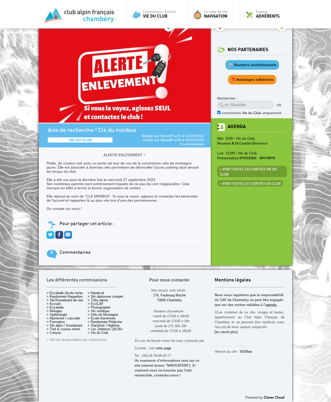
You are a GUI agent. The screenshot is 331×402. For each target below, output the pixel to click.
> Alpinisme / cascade (63, 318)
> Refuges (54, 311)
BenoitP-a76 (171, 136)
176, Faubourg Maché (169, 295)
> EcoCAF (95, 304)
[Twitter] (50, 237)
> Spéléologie (57, 315)
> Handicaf (96, 293)
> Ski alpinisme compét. (106, 296)
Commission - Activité (159, 14)
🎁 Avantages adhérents (252, 79)
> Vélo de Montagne (103, 315)
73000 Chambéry (169, 300)
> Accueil (54, 304)
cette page (163, 348)
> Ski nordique (98, 311)
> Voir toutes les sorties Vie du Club (248, 172)
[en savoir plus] (226, 332)
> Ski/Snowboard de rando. (67, 300)
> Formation (56, 322)
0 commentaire (192, 144)
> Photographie (99, 307)
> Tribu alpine (98, 300)
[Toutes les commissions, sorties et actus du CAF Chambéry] (81, 17)
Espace (268, 14)
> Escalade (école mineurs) (67, 293)
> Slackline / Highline (103, 325)
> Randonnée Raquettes (65, 296)
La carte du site (215, 14)
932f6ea (246, 351)
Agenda (237, 126)
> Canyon (54, 333)
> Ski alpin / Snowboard (64, 325)
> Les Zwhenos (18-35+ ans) (109, 329)
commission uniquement (251, 113)
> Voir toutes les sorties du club (250, 184)
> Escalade (55, 307)
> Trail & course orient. (64, 329)
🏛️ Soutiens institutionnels (252, 65)
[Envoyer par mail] (68, 237)
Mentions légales (233, 280)
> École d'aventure (102, 318)
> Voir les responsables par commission (77, 340)
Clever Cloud (274, 397)
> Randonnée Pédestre (105, 322)
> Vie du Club (98, 333)
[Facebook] (59, 237)
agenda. (271, 305)
